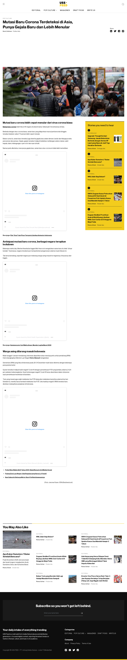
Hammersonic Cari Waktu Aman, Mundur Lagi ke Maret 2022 (30, 345)
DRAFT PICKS (78, 10)
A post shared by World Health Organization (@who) (32, 337)
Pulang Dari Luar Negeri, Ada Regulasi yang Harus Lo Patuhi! (26, 473)
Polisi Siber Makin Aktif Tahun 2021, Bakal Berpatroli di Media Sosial (28, 470)
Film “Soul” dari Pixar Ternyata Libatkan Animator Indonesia (31, 235)
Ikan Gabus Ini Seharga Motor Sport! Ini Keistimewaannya (25, 477)
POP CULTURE (49, 10)
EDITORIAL (36, 10)
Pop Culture (7, 18)
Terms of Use (86, 643)
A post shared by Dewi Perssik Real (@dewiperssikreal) (32, 227)
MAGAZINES (65, 10)
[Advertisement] (63, 52)
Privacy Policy (75, 643)
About (67, 643)
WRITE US (91, 10)
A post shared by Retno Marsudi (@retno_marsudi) (33, 463)
